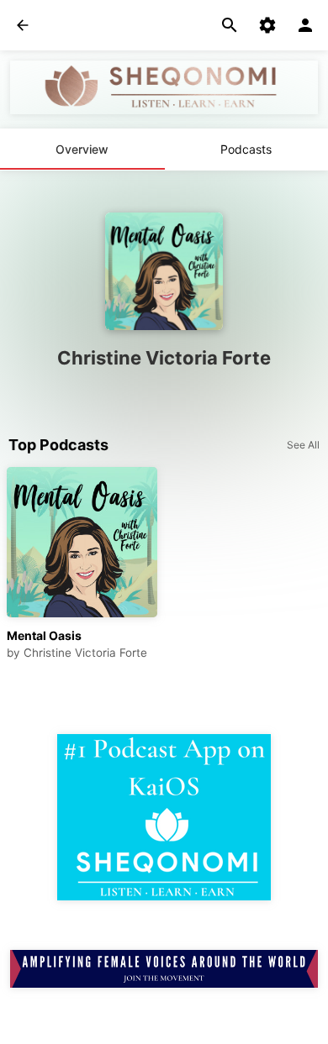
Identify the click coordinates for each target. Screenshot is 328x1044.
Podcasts (246, 149)
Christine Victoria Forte (85, 652)
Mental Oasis (44, 635)
